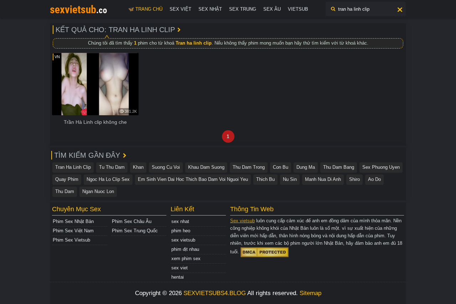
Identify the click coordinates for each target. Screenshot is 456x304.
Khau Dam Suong (206, 167)
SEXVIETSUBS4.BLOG (214, 293)
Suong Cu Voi (166, 167)
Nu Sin (290, 179)
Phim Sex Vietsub (71, 240)
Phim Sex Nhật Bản (73, 221)
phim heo (180, 230)
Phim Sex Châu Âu (131, 221)
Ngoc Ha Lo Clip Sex (108, 179)
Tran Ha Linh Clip (73, 167)
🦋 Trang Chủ (145, 9)
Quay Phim (66, 179)
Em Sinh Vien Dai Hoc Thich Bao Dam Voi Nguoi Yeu (193, 179)
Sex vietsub (242, 220)
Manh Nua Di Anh (323, 179)
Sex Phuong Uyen (381, 167)
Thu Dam (64, 191)
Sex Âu (272, 9)
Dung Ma (305, 167)
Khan (138, 167)
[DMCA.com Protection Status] (264, 251)
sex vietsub (183, 240)
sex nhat (180, 221)
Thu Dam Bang (338, 167)
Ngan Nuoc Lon (98, 191)
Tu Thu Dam (112, 167)
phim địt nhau (185, 249)
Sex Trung (242, 9)
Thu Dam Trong (249, 167)
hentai (177, 277)
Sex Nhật (210, 9)
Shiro (354, 179)
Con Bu (280, 167)
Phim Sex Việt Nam (73, 230)
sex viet (179, 267)
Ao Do (374, 179)
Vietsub (298, 9)
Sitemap (310, 293)
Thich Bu (265, 179)
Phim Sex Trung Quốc (135, 230)
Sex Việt (180, 9)
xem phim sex (186, 258)
